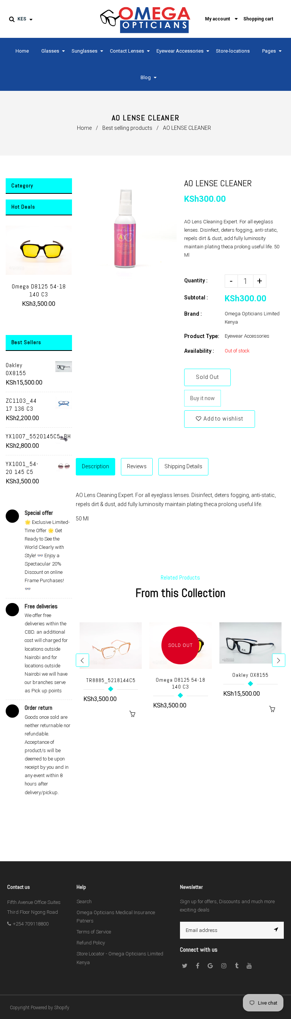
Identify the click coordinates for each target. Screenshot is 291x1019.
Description (95, 466)
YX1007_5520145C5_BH (24, 436)
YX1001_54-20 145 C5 (22, 468)
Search (84, 901)
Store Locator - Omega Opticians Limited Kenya (120, 958)
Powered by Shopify (50, 1007)
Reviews (137, 466)
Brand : (193, 314)
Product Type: (201, 336)
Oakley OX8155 (16, 369)
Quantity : (196, 280)
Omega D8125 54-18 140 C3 (39, 290)
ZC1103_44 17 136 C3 (21, 405)
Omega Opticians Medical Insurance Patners (116, 917)
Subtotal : (196, 297)
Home (84, 128)
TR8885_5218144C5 (111, 680)
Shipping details (183, 466)
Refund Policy (91, 943)
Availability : (199, 351)
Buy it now (202, 398)
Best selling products (127, 128)
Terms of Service (94, 932)
